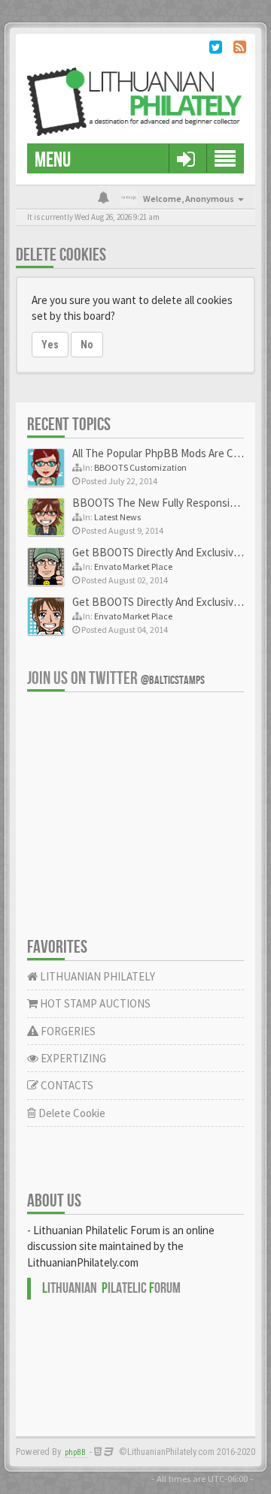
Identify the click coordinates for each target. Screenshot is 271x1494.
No (87, 345)
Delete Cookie (70, 1113)
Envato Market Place (133, 566)
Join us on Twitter (116, 678)
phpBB (75, 1452)
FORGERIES (67, 1031)
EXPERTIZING (72, 1058)
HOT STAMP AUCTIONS (94, 1003)
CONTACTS (65, 1085)
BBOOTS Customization (140, 467)
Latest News (117, 517)
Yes (50, 345)
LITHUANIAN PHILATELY (96, 976)
